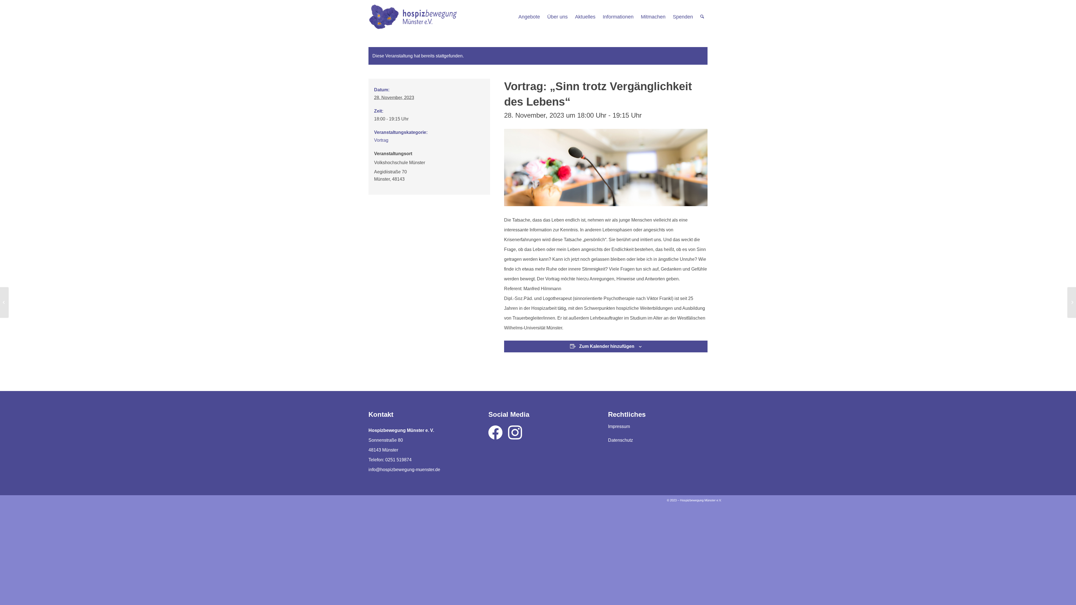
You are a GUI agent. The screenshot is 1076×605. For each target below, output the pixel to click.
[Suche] (702, 17)
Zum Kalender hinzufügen (606, 346)
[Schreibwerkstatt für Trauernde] (1071, 302)
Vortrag (381, 140)
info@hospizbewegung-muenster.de (404, 469)
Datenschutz (620, 440)
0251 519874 (398, 459)
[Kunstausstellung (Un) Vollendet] (4, 302)
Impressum (619, 426)
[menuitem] (529, 17)
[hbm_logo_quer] (412, 17)
